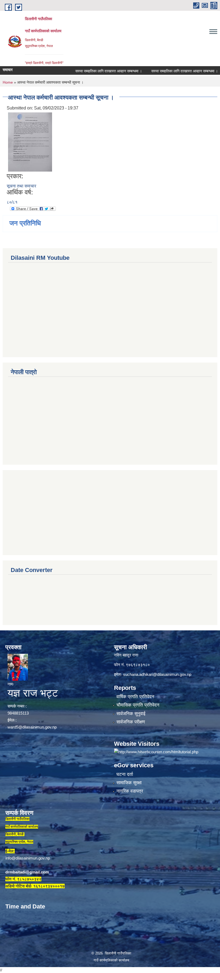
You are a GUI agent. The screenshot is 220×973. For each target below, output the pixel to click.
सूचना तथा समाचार (21, 186)
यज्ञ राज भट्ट (33, 693)
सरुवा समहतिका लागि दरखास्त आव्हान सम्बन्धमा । (94, 71)
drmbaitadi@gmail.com (27, 872)
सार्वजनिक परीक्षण (130, 722)
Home (8, 82)
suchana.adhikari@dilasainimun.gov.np (157, 674)
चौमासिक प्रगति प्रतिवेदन (137, 705)
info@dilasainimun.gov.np (27, 858)
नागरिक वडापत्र (129, 791)
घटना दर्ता (124, 774)
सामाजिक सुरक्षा (129, 782)
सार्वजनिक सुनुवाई (130, 713)
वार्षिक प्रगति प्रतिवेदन (135, 696)
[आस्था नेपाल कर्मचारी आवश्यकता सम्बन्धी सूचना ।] (30, 141)
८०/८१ (12, 202)
